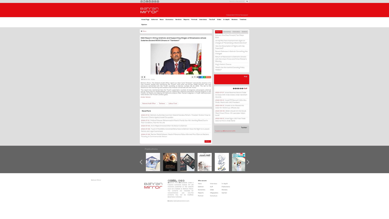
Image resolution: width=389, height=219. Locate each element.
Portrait (194, 19)
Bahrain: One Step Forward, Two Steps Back (229, 36)
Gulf (245, 88)
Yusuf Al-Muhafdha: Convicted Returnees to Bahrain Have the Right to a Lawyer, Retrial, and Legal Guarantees (175, 130)
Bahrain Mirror (149, 10)
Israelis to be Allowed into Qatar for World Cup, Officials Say (229, 107)
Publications (151, 149)
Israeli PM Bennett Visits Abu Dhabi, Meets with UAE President (230, 101)
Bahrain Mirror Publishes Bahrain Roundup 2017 (153, 158)
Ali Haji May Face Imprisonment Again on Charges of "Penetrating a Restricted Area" (231, 42)
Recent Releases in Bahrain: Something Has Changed (231, 53)
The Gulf (212, 19)
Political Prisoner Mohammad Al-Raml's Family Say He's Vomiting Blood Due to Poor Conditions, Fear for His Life (174, 122)
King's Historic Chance (223, 64)
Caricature (213, 196)
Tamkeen (162, 103)
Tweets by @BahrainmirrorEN (225, 131)
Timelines (243, 19)
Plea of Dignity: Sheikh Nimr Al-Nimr (222, 157)
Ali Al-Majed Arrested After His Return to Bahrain (164, 126)
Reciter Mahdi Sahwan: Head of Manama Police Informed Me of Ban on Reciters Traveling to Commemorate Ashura (175, 135)
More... (208, 141)
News (162, 19)
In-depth (226, 19)
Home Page (145, 19)
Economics (169, 19)
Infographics (214, 193)
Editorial (154, 19)
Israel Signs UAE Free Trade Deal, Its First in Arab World (230, 120)
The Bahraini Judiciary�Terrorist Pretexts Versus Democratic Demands (205, 160)
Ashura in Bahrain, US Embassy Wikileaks (170, 158)
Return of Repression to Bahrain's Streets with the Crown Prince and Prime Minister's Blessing (231, 59)
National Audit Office (149, 103)
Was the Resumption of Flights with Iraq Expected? (229, 47)
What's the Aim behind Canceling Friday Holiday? (230, 69)
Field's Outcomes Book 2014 (239, 156)
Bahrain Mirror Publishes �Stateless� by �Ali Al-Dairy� (187, 158)
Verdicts (178, 19)
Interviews (203, 19)
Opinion (144, 24)
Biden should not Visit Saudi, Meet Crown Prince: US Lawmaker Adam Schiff (230, 113)
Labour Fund (172, 103)
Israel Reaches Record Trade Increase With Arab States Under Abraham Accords (231, 95)
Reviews (235, 19)
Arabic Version (146, 97)
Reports (186, 19)
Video (219, 19)
